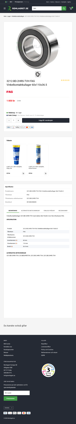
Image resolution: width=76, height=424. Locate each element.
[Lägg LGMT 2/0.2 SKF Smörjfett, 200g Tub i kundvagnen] (23, 173)
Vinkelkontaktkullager (18, 16)
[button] (65, 80)
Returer (57, 2)
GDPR (43, 355)
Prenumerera (10, 398)
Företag (26, 2)
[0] (71, 8)
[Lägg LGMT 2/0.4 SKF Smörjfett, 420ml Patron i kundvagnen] (45, 173)
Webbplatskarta (8, 355)
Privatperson (19, 2)
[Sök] (64, 8)
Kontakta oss (8, 347)
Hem (47, 2)
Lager (9, 16)
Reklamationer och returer (49, 352)
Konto (52, 2)
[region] (38, 162)
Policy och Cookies (47, 349)
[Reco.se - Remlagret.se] (48, 368)
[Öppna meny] (5, 8)
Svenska (7, 407)
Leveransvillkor (46, 347)
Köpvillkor (44, 344)
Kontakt (63, 2)
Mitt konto (7, 344)
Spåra (69, 2)
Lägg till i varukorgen (46, 120)
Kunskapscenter (9, 349)
